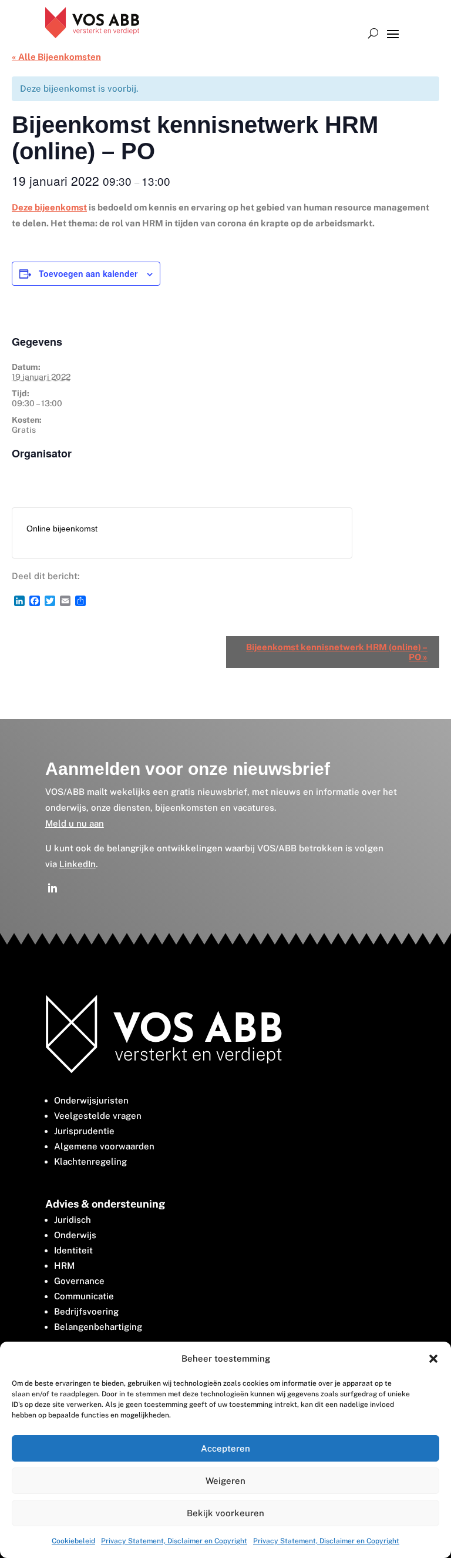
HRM (64, 1266)
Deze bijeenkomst (49, 207)
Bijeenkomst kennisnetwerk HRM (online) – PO (337, 652)
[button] (433, 1359)
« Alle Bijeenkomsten (56, 57)
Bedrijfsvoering (86, 1311)
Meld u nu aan (74, 823)
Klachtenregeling (90, 1161)
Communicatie (84, 1296)
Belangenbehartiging (98, 1327)
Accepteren (225, 1448)
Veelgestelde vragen (98, 1116)
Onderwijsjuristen (91, 1100)
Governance (79, 1281)
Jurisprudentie (84, 1131)
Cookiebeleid (73, 1541)
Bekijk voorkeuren (225, 1513)
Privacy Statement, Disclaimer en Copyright (174, 1541)
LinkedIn (77, 864)
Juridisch (72, 1220)
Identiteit (73, 1250)
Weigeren (225, 1481)
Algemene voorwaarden (104, 1146)
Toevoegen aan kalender (88, 273)
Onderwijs (75, 1235)
